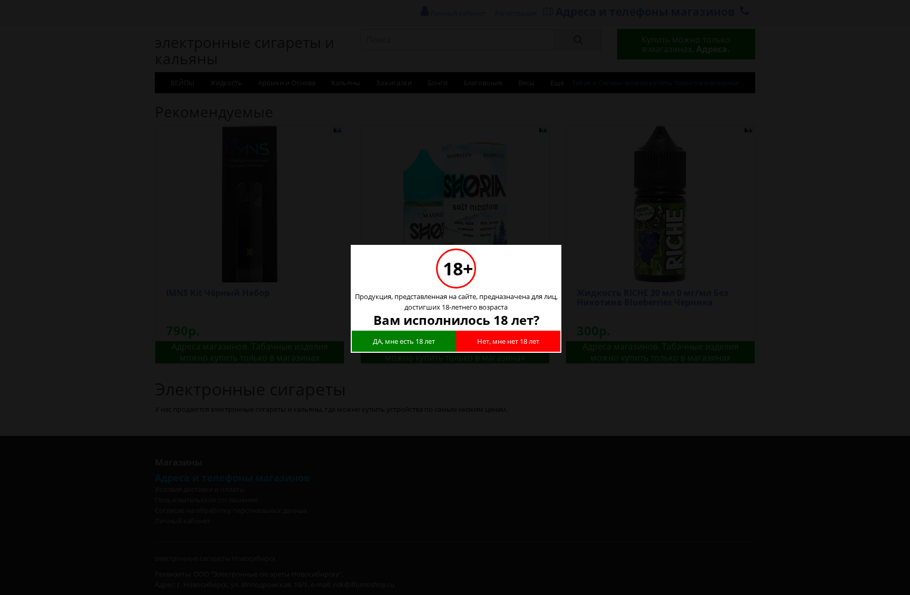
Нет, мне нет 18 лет (508, 341)
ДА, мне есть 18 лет (404, 341)
